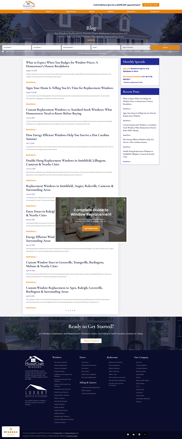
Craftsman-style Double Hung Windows (63, 375)
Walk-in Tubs (113, 374)
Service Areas (140, 389)
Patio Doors (85, 368)
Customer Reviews (141, 368)
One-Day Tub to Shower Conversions (116, 384)
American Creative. (72, 436)
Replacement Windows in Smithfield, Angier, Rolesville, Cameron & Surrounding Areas (69, 188)
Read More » (31, 82)
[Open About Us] (136, 11)
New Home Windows (60, 362)
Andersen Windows (60, 422)
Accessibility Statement (143, 399)
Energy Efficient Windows (61, 395)
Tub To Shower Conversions (117, 377)
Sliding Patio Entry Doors (89, 365)
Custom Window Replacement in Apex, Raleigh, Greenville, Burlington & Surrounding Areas (64, 289)
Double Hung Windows (61, 392)
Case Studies (140, 374)
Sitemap (138, 402)
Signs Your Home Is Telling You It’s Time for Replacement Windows (69, 88)
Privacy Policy (102, 53)
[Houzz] (134, 434)
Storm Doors (85, 371)
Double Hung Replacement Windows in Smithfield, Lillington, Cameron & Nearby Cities (66, 162)
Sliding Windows (59, 413)
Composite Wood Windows (62, 389)
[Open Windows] (32, 11)
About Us (139, 362)
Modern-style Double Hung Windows (62, 385)
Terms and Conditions (91, 53)
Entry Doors (85, 362)
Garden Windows (59, 398)
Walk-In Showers (114, 371)
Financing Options (141, 365)
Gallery (138, 377)
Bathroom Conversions (115, 362)
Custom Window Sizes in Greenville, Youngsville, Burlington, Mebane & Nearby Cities (65, 264)
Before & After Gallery (142, 380)
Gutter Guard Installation (89, 393)
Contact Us (139, 392)
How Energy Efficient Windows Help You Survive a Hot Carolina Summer (67, 137)
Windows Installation (60, 368)
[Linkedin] (139, 434)
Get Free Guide (91, 228)
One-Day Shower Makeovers (117, 380)
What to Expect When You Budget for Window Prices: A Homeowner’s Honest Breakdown (62, 64)
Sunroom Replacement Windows (64, 419)
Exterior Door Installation (89, 374)
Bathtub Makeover (114, 368)
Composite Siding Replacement (91, 387)
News (138, 386)
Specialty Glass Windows (61, 416)
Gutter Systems (86, 390)
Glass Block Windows (60, 401)
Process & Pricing (59, 371)
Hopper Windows (59, 404)
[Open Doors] (52, 11)
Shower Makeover (114, 365)
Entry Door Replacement (89, 377)
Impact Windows (59, 407)
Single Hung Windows (61, 410)
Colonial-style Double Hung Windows (62, 380)
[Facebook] (128, 434)
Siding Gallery (140, 383)
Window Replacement (60, 365)
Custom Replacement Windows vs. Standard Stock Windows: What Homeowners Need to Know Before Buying (69, 111)
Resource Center (141, 371)
